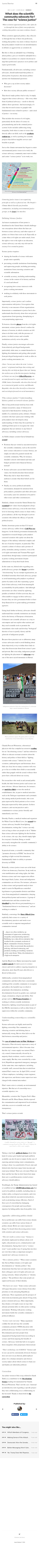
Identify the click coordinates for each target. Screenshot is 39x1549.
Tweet (25, 1414)
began (24, 569)
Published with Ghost (19, 1537)
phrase (19, 324)
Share (16, 1414)
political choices (22, 1153)
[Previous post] (3, 1409)
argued (4, 439)
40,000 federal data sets (25, 1188)
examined (5, 505)
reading (34, 748)
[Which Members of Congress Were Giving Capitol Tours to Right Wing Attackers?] (19, 1432)
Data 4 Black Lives (27, 914)
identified (5, 903)
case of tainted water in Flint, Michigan (19, 1041)
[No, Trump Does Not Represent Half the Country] (19, 1452)
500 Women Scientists (21, 999)
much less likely (10, 789)
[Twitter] (19, 1534)
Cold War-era (30, 528)
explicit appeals (8, 964)
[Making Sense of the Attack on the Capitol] (19, 1437)
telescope (27, 654)
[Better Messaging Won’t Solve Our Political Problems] (19, 1447)
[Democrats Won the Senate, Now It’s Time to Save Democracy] (19, 1442)
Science (28, 10)
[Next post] (35, 1409)
